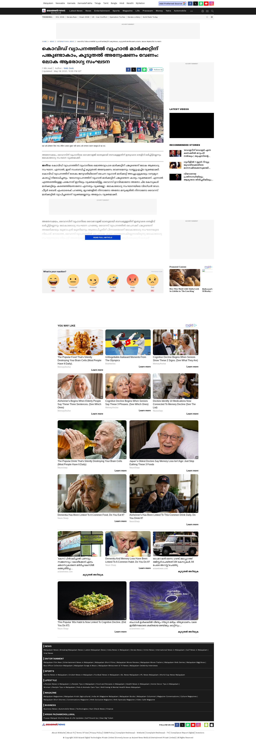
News (88, 10)
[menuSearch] (212, 11)
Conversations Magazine (78, 700)
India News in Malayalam (118, 650)
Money (159, 10)
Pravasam (148, 10)
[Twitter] (195, 3)
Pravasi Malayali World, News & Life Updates (63, 718)
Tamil (105, 3)
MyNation (140, 3)
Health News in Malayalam (137, 684)
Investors (200, 733)
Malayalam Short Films (105, 662)
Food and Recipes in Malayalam (110, 684)
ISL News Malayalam (130, 675)
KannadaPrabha (85, 3)
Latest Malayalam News (95, 650)
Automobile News (67, 709)
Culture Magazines (188, 696)
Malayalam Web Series (174, 662)
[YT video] (206, 3)
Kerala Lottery (134, 17)
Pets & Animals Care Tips (88, 687)
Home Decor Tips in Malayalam (165, 684)
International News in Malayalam (170, 650)
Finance (109, 709)
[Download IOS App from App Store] (211, 725)
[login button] (203, 11)
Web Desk (69, 68)
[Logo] (54, 11)
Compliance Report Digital (182, 733)
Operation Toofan (117, 17)
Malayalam (48, 3)
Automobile (180, 10)
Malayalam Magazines (53, 696)
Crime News (148, 650)
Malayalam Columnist (146, 696)
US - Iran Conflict (99, 17)
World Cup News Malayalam (172, 675)
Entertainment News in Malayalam (78, 662)
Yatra (168, 10)
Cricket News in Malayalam (81, 675)
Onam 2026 (84, 17)
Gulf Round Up (91, 718)
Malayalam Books (127, 696)
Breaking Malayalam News (71, 650)
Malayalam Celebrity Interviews (144, 666)
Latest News (76, 10)
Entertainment (102, 10)
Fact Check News (97, 709)
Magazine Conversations (168, 696)
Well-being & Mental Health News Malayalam (120, 687)
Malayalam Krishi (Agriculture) (77, 696)
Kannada (71, 3)
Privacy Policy (96, 733)
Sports (116, 10)
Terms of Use (82, 733)
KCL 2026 (60, 17)
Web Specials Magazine (124, 700)
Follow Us (158, 70)
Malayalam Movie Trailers (151, 662)
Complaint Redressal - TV (157, 733)
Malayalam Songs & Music (85, 666)
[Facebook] (190, 3)
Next (211, 17)
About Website (58, 733)
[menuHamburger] (207, 11)
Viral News (48, 653)
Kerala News (136, 650)
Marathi (130, 3)
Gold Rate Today (150, 17)
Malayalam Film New (53, 662)
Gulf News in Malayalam (196, 650)
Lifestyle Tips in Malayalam (83, 684)
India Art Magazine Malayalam (105, 696)
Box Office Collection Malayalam (58, 666)
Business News (50, 709)
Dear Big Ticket (106, 718)
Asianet (53, 724)
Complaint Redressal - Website (130, 733)
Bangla (114, 3)
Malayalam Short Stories (54, 700)
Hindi (121, 3)
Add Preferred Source (170, 3)
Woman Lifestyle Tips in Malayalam (59, 687)
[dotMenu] (191, 11)
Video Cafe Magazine (145, 700)
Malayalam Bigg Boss (196, 662)
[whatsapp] (201, 3)
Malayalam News (51, 650)
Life (138, 10)
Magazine (128, 10)
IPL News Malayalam (149, 675)
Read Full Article (102, 237)
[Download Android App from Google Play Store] (206, 725)
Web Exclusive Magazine (101, 700)
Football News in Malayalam (106, 675)
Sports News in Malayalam (55, 675)
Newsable (60, 3)
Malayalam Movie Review (128, 662)
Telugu (98, 3)
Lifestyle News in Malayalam (56, 684)
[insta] (211, 3)
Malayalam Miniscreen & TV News (113, 666)
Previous (207, 17)
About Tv (71, 733)
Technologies (82, 709)
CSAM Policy (109, 733)
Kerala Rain (72, 17)
